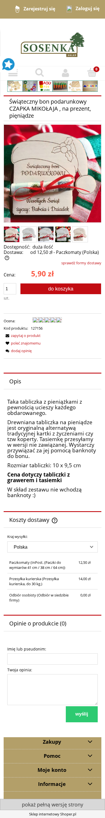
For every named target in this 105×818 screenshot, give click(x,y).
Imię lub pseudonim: (26, 649)
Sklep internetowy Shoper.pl (52, 814)
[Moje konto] (66, 73)
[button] (13, 73)
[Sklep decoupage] (53, 42)
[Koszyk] (92, 72)
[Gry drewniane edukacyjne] (52, 85)
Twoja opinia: (19, 669)
